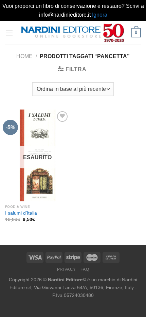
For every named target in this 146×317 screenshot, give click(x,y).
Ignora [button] (99, 15)
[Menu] (9, 32)
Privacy (66, 269)
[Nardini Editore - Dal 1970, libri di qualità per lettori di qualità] (72, 33)
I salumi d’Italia (21, 213)
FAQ (84, 269)
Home (24, 56)
